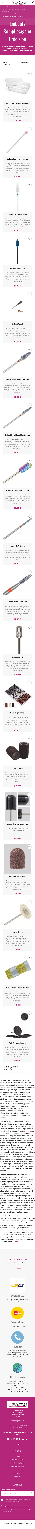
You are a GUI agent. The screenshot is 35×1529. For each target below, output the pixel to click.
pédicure (15, 1241)
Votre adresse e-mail (8, 1490)
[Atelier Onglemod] (19, 2)
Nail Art (10, 1094)
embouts (27, 1131)
